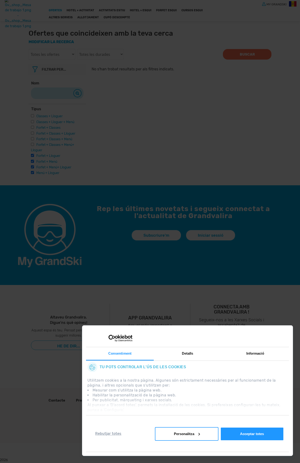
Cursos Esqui (192, 10)
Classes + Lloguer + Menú (55, 122)
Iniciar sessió (210, 235)
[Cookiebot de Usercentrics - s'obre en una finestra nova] (111, 338)
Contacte (57, 400)
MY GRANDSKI (276, 4)
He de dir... (68, 346)
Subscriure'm (156, 235)
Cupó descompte (117, 17)
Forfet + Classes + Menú (54, 139)
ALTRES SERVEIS (61, 17)
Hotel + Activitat (80, 10)
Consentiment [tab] (119, 353)
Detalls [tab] (187, 353)
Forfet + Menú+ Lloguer (53, 167)
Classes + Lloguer (49, 116)
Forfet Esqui (166, 10)
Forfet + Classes (48, 128)
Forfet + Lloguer (48, 156)
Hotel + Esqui (140, 10)
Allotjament (88, 17)
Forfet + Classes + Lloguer (55, 134)
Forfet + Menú (46, 162)
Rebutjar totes (108, 433)
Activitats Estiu (112, 10)
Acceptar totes (252, 434)
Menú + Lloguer (47, 173)
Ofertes (55, 10)
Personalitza (184, 434)
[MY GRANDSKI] (264, 3)
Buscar (247, 54)
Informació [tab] (255, 353)
